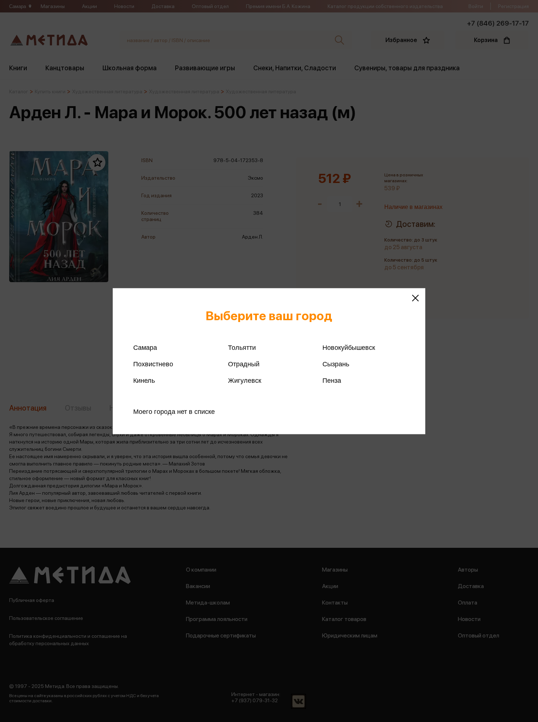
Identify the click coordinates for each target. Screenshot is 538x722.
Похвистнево (153, 363)
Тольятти (242, 347)
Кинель (144, 380)
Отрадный (243, 363)
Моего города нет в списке (174, 411)
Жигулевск (244, 380)
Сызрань (335, 363)
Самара (145, 347)
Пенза (331, 380)
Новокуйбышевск (348, 347)
